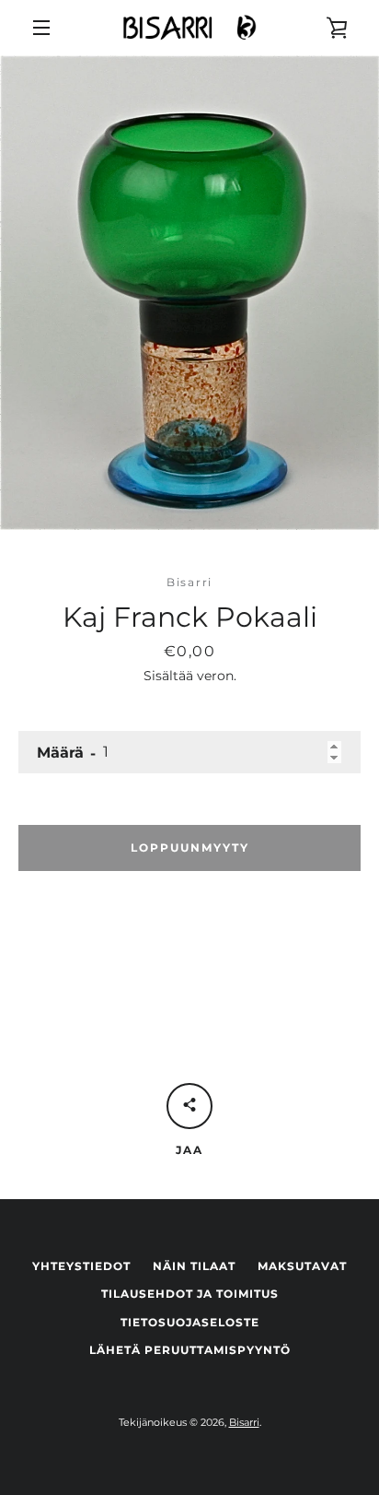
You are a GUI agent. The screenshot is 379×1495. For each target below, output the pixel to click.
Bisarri (244, 1422)
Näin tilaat (194, 1266)
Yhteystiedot (81, 1266)
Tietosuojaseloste (190, 1322)
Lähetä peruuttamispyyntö (190, 1350)
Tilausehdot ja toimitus (190, 1294)
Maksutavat (302, 1266)
